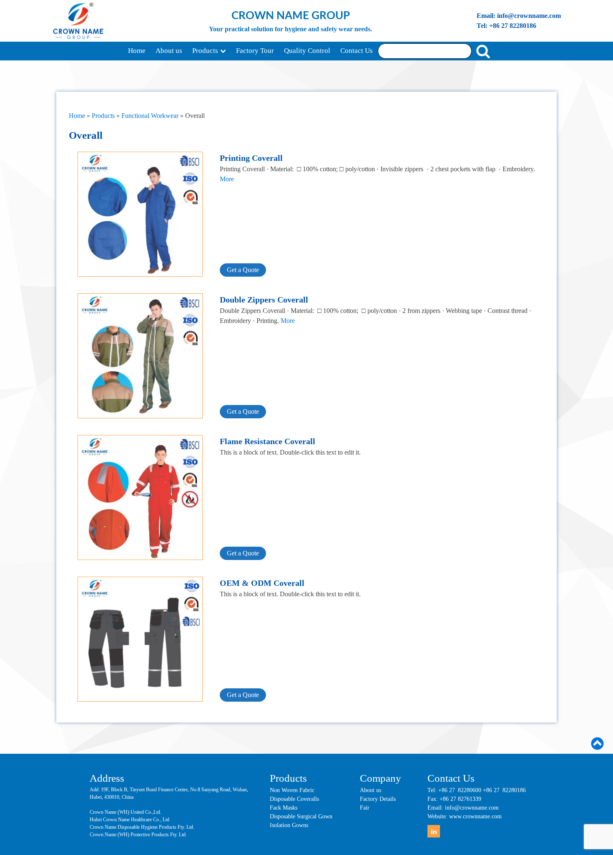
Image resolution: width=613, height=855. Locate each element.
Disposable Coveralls (294, 799)
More (227, 178)
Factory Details (378, 799)
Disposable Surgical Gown (301, 816)
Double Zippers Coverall (264, 299)
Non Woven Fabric (292, 790)
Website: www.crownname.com (464, 816)
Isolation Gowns (289, 825)
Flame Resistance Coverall (267, 441)
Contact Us (356, 51)
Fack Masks (283, 808)
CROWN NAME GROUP (290, 15)
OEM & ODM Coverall (262, 583)
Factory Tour (255, 51)
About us (169, 51)
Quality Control (307, 51)
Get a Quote (243, 269)
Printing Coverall (251, 157)
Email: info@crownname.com (519, 15)
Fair (364, 808)
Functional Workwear (149, 115)
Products (205, 51)
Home (137, 51)
